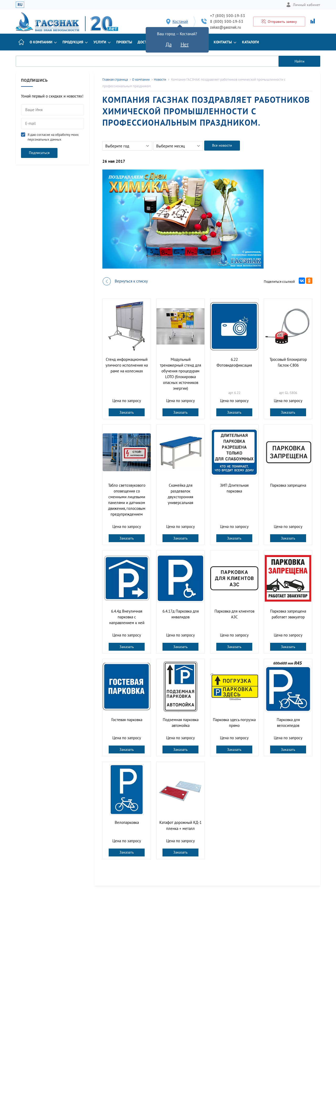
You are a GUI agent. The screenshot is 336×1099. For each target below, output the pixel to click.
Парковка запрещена (288, 485)
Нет (185, 44)
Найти (299, 61)
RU (20, 4)
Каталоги (250, 42)
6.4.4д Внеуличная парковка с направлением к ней (126, 617)
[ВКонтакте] (302, 281)
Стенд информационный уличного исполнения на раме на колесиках (127, 365)
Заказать (126, 412)
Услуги (99, 42)
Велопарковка (127, 822)
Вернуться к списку (131, 281)
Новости (160, 79)
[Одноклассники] (309, 281)
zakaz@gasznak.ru (225, 27)
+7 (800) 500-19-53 (227, 15)
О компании (41, 42)
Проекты (124, 42)
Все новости (222, 145)
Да (169, 44)
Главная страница (115, 79)
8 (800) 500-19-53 (226, 21)
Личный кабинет (306, 4)
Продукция (72, 42)
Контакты (223, 42)
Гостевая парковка (126, 719)
